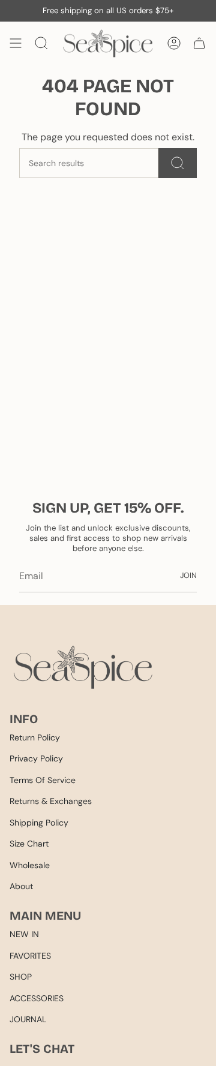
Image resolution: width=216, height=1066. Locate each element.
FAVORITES (30, 955)
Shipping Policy (39, 822)
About (21, 886)
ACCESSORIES (37, 998)
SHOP (21, 976)
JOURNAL (28, 1019)
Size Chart (29, 843)
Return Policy (35, 737)
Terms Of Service (43, 780)
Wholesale (30, 865)
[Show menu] (16, 43)
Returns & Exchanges (51, 801)
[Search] (177, 163)
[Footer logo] (83, 667)
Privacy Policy (36, 758)
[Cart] (199, 43)
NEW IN (24, 934)
